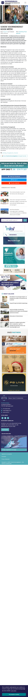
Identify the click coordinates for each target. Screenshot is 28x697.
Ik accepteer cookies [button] (14, 694)
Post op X (14, 180)
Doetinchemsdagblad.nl (11, 1)
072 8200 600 (6, 408)
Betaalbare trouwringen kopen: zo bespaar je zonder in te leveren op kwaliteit (18, 298)
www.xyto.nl (6, 412)
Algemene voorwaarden (7, 454)
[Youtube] (5, 418)
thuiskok (16, 153)
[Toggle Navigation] (25, 3)
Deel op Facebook (15, 176)
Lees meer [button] (13, 690)
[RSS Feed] (8, 418)
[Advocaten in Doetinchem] (4, 318)
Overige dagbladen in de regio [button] (9, 449)
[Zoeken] (25, 220)
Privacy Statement (5, 459)
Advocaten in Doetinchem (16, 316)
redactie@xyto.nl (7, 410)
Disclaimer (4, 456)
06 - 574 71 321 (20, 169)
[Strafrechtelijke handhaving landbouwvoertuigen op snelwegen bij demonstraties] (4, 312)
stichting (4, 153)
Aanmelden (5, 429)
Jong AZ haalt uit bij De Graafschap (18, 303)
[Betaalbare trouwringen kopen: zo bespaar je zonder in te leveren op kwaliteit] (4, 299)
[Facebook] (2, 418)
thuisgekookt (10, 153)
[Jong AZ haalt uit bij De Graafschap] (4, 305)
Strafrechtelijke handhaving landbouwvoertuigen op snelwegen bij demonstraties (19, 311)
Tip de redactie (15, 183)
